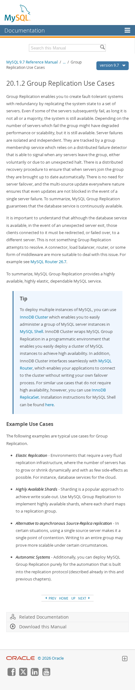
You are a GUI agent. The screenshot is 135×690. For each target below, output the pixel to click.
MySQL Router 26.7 (48, 261)
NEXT (82, 598)
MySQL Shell (31, 331)
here (49, 404)
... (64, 62)
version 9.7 (110, 65)
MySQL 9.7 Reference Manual (32, 62)
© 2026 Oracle (51, 658)
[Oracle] (20, 658)
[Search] (102, 47)
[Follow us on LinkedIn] (35, 674)
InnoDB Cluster (34, 317)
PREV (52, 598)
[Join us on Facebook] (11, 674)
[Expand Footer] (125, 659)
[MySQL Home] (18, 13)
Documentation (24, 30)
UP (73, 598)
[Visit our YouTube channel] (46, 674)
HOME (63, 598)
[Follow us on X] (23, 674)
